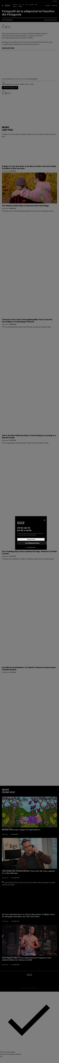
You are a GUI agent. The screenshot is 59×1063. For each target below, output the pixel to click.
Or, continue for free (31, 547)
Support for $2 (31, 539)
